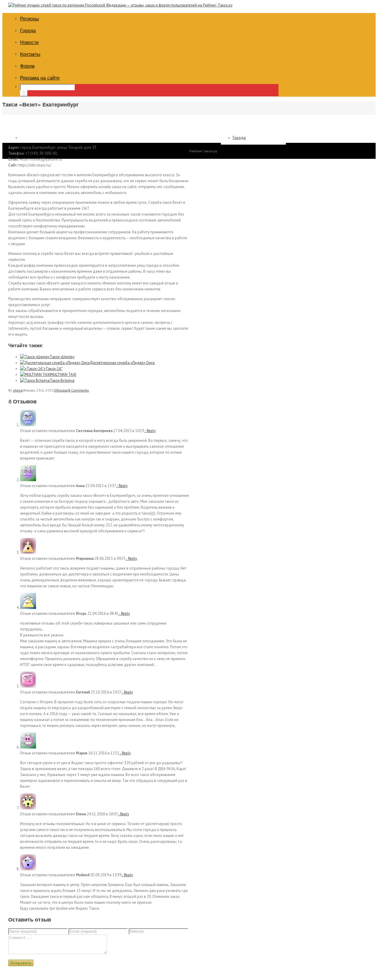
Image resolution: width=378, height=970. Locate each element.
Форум (27, 66)
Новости (29, 42)
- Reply (150, 430)
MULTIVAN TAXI (63, 374)
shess (17, 390)
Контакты (30, 54)
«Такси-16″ (53, 368)
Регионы (29, 19)
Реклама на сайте (40, 78)
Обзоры (60, 390)
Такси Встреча (62, 380)
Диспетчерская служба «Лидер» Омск (122, 362)
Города (28, 30)
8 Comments (78, 390)
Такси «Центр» (62, 356)
